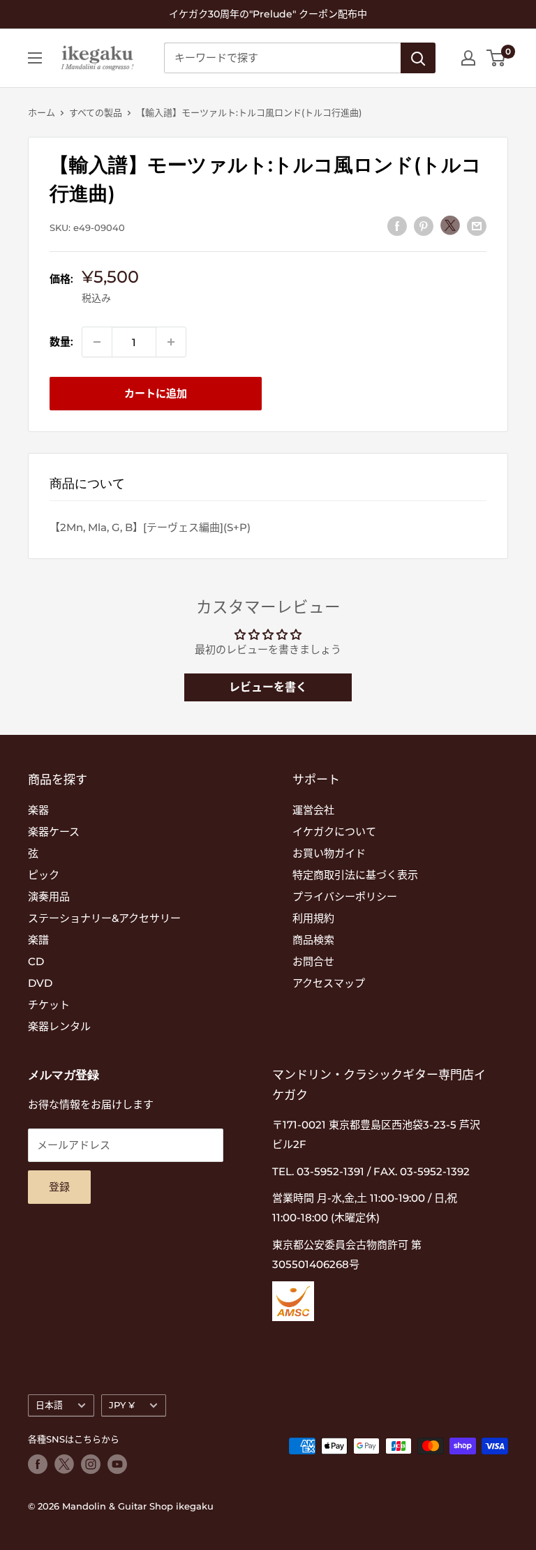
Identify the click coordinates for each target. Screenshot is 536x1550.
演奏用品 (49, 896)
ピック (43, 874)
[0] (496, 58)
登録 (59, 1186)
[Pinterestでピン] (423, 226)
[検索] (418, 58)
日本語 (49, 1405)
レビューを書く (268, 687)
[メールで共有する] (476, 226)
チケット (49, 1004)
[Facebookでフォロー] (37, 1464)
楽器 (38, 810)
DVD (40, 983)
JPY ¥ (122, 1405)
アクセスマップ (328, 983)
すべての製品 (95, 112)
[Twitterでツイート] (450, 225)
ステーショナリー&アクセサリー (104, 918)
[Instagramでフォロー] (90, 1464)
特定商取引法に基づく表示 (355, 874)
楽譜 (38, 939)
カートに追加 (155, 393)
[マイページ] (468, 58)
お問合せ (313, 961)
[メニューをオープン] (35, 58)
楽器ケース (54, 831)
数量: (61, 341)
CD (36, 961)
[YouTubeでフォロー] (117, 1464)
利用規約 (313, 918)
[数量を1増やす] (171, 342)
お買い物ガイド (329, 853)
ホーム (41, 112)
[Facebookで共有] (397, 226)
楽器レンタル (59, 1026)
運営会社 (313, 810)
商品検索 (313, 939)
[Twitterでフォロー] (64, 1464)
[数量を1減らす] (97, 342)
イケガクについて (334, 831)
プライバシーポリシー (344, 896)
